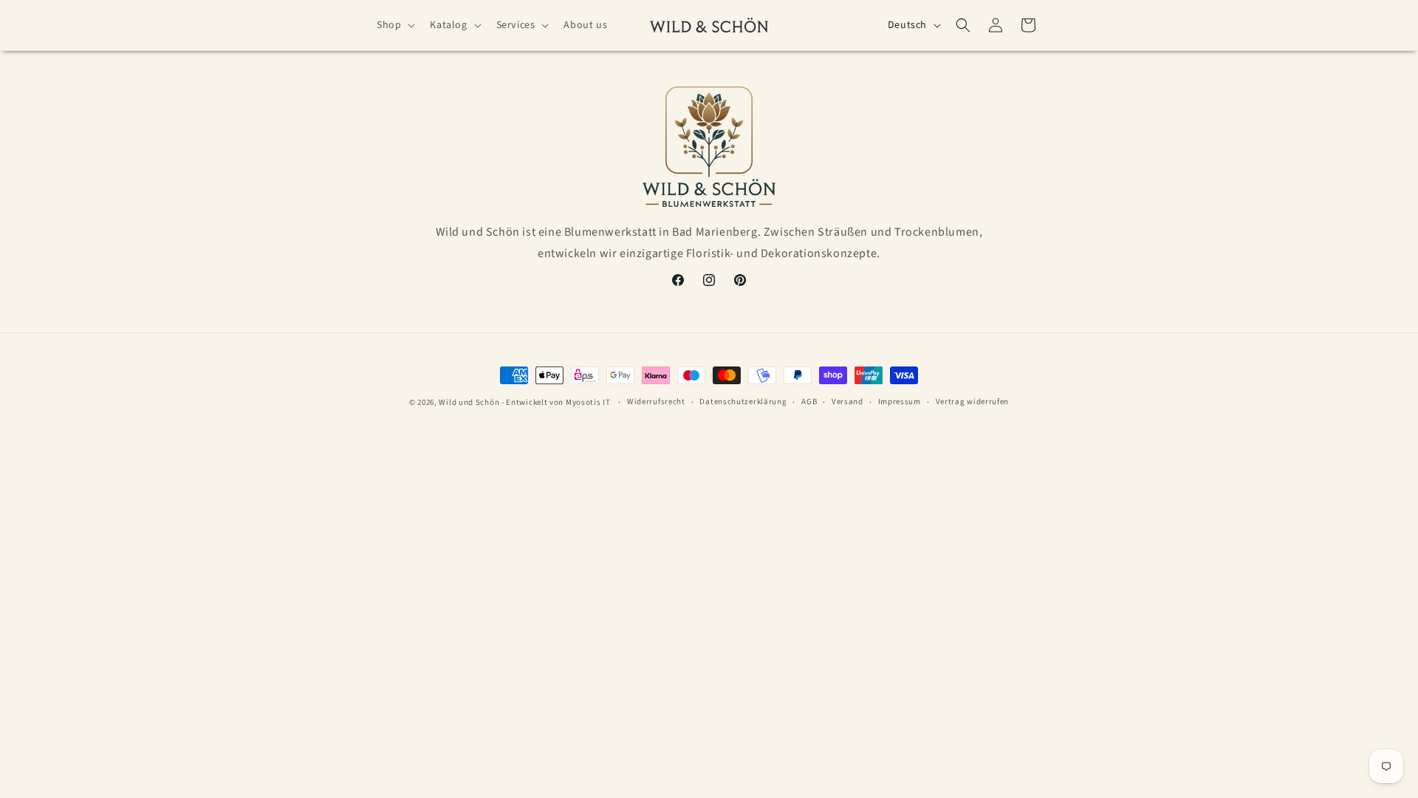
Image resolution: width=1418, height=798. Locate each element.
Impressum (899, 401)
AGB (809, 401)
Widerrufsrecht (656, 401)
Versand (847, 401)
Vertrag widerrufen (973, 401)
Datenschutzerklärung (743, 401)
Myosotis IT (589, 402)
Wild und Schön (469, 402)
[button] (394, 25)
